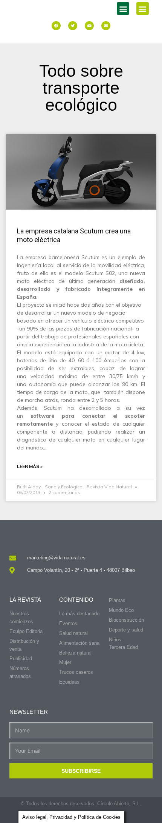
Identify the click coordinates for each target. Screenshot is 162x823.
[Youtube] (89, 25)
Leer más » (30, 466)
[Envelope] (105, 25)
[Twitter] (72, 25)
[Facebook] (56, 25)
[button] (123, 8)
